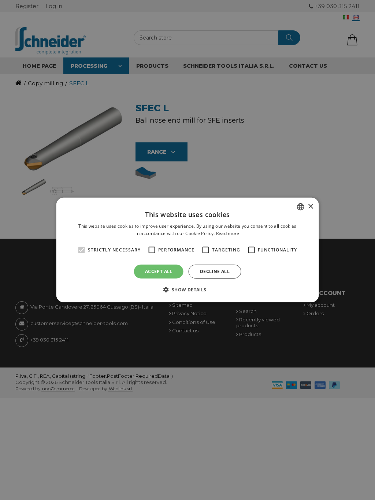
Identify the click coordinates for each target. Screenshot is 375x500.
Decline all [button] (215, 271)
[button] (187, 289)
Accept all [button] (158, 271)
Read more (228, 233)
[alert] (187, 250)
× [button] (310, 206)
